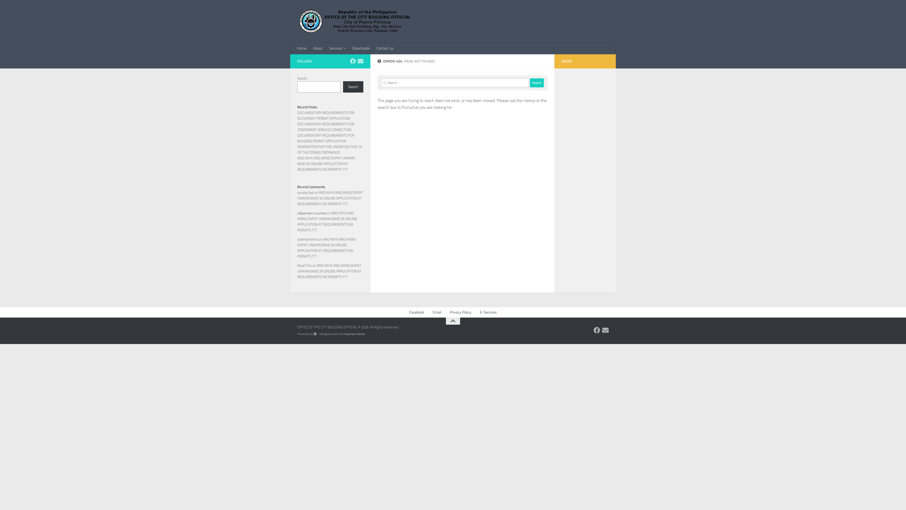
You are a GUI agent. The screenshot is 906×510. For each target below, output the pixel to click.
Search (302, 78)
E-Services (488, 312)
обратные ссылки (311, 213)
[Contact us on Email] (360, 61)
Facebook (416, 312)
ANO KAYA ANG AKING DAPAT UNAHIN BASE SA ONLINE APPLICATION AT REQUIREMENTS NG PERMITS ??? (326, 164)
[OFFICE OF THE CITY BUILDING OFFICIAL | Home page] (355, 21)
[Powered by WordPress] (315, 334)
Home (301, 48)
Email (437, 312)
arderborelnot (307, 239)
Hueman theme (354, 334)
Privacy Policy (460, 312)
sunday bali (305, 193)
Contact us (384, 48)
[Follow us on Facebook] (353, 61)
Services (335, 48)
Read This (304, 266)
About (318, 48)
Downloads (361, 48)
